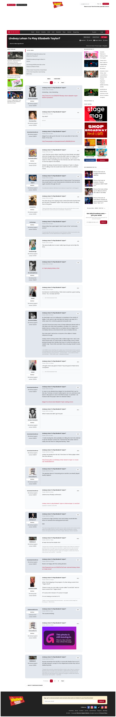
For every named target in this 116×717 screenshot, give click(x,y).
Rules (106, 40)
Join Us (86, 710)
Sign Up (101, 701)
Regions (99, 710)
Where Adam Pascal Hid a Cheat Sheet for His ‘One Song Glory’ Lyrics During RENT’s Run (37, 72)
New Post (83, 40)
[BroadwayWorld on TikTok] (98, 707)
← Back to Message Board (16, 43)
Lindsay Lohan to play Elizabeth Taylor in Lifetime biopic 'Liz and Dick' (61, 503)
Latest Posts (95, 37)
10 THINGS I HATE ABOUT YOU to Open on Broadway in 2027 (15, 85)
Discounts (102, 160)
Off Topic (104, 37)
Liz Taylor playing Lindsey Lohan (50, 268)
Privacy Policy (103, 713)
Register (94, 32)
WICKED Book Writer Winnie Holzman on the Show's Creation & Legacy (104, 93)
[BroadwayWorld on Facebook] (88, 707)
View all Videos (88, 101)
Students (58, 32)
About (76, 710)
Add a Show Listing (21, 4)
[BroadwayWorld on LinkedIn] (95, 707)
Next (62, 82)
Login (102, 32)
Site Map (105, 710)
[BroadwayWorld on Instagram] (92, 707)
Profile (32, 101)
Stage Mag (76, 32)
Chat (48, 32)
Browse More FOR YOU (95, 208)
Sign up (103, 222)
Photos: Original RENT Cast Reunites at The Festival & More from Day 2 (14, 98)
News (32, 32)
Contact (81, 710)
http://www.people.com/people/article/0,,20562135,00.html (58, 141)
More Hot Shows (90, 160)
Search (90, 40)
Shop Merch (12, 4)
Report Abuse (98, 40)
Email (49, 79)
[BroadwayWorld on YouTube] (105, 707)
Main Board (87, 37)
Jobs (53, 32)
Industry (43, 32)
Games (69, 32)
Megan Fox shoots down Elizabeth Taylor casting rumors (57, 402)
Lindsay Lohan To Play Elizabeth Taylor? (54, 87)
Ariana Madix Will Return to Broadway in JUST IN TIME (14, 73)
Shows (38, 32)
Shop (64, 32)
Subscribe (57, 79)
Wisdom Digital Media (83, 713)
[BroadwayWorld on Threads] (102, 707)
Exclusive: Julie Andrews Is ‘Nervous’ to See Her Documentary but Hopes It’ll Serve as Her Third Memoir (14, 59)
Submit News (92, 710)
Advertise (71, 710)
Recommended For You (90, 167)
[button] (107, 32)
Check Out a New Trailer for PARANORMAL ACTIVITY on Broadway (103, 64)
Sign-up (99, 3)
